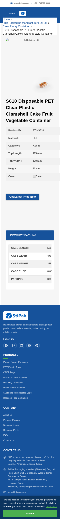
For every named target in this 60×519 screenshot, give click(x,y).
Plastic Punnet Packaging (15, 362)
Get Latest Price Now (22, 196)
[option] (30, 54)
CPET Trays (9, 372)
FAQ (5, 435)
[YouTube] (29, 345)
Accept (30, 513)
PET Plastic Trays (12, 367)
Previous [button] (2, 85)
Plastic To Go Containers (15, 377)
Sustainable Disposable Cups (17, 393)
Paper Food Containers (14, 387)
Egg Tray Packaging (13, 382)
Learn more (51, 506)
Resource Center (11, 430)
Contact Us (8, 440)
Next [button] (58, 85)
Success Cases (11, 425)
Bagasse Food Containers (15, 398)
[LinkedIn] (21, 345)
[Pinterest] (37, 345)
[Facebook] (6, 345)
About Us (7, 415)
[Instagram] (14, 345)
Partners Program (11, 420)
